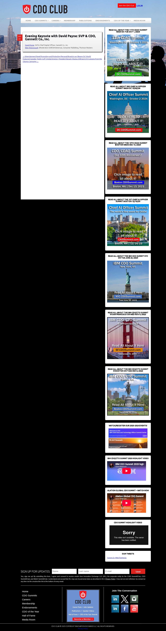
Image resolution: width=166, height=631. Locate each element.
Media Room (139, 20)
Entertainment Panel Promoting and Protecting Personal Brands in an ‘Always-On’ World (57, 56)
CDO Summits (29, 595)
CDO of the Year (120, 21)
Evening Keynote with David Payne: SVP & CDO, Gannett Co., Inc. (60, 37)
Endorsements (103, 20)
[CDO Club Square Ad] (83, 621)
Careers (54, 21)
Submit (138, 571)
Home (28, 20)
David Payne (29, 45)
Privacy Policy (110, 579)
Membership (69, 20)
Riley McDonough (31, 48)
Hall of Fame (28, 615)
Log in (140, 6)
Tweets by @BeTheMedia (116, 558)
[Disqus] (63, 95)
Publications (85, 20)
